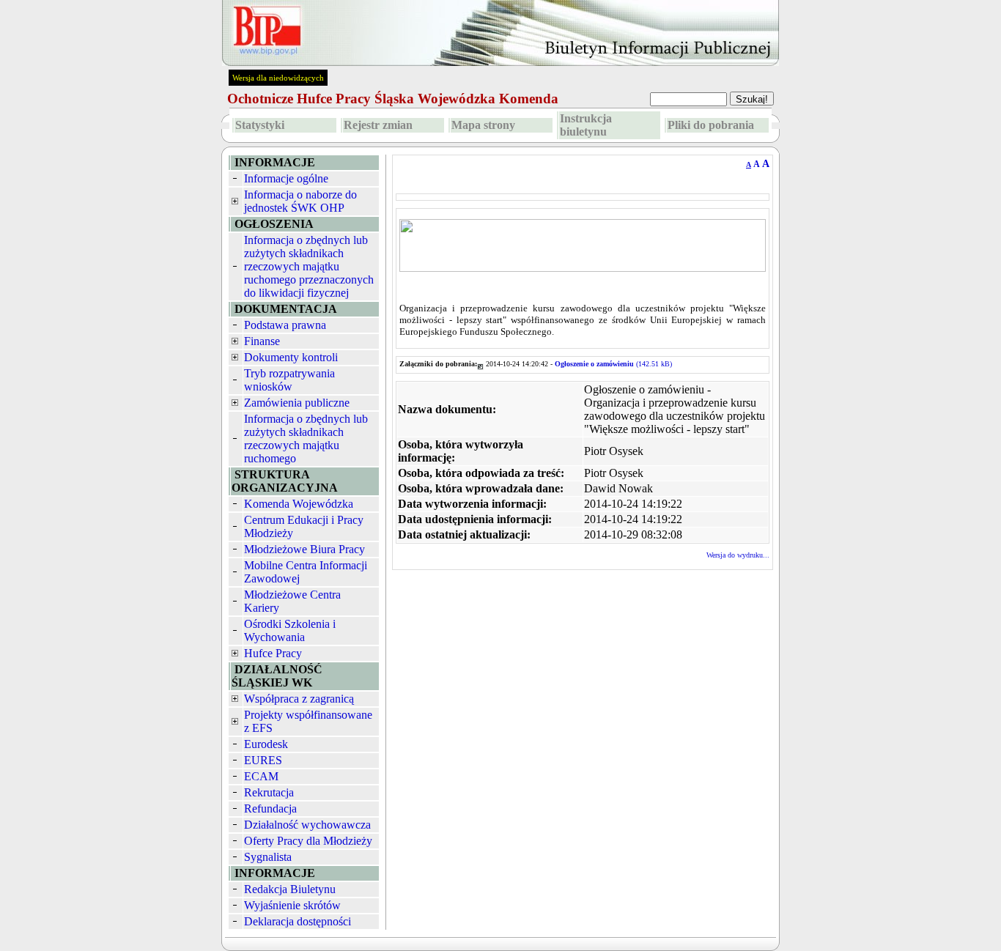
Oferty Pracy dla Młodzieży (308, 841)
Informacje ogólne (286, 178)
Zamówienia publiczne (297, 402)
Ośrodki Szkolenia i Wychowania (290, 630)
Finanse (262, 341)
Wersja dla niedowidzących (278, 77)
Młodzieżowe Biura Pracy (304, 549)
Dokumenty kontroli (291, 357)
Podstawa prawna (285, 325)
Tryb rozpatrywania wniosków (289, 380)
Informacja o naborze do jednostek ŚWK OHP (300, 201)
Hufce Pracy (273, 653)
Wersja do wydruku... (737, 555)
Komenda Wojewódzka (298, 503)
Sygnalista (268, 857)
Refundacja (270, 808)
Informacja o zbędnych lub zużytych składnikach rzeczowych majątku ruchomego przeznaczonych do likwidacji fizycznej (309, 266)
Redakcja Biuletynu (290, 889)
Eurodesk (266, 744)
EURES (263, 760)
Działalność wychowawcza (307, 824)
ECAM (261, 776)
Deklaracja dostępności (297, 921)
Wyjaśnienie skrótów (292, 905)
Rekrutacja (269, 792)
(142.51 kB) (613, 364)
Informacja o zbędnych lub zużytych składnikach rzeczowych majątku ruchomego (306, 438)
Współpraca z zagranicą (299, 698)
